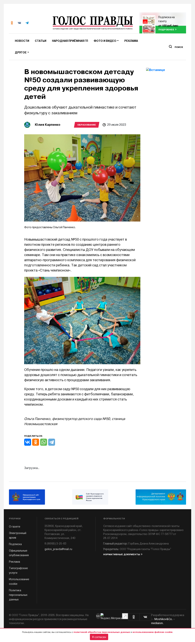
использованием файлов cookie (153, 632)
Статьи (40, 41)
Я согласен (99, 637)
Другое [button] (21, 52)
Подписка (15, 544)
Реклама (131, 41)
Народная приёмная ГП (70, 41)
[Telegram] (51, 442)
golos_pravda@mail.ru (58, 549)
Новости (22, 41)
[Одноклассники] (35, 442)
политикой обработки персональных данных (102, 632)
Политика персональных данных (18, 595)
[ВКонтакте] (27, 442)
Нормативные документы (121, 554)
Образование (86, 124)
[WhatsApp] (43, 442)
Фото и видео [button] (105, 41)
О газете (14, 526)
